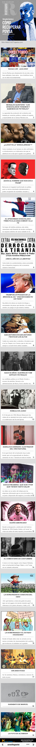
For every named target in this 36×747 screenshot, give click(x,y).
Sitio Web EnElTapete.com (12, 42)
